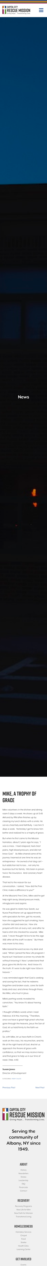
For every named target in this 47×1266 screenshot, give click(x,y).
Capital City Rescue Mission (16, 11)
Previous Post (9, 1087)
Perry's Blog (16, 1078)
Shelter (23, 1242)
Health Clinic (23, 1246)
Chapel (23, 1235)
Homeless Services (23, 1232)
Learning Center (23, 1249)
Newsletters (23, 1173)
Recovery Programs (23, 1206)
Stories (23, 1177)
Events (23, 1265)
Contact (23, 1191)
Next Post (39, 1087)
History (24, 1170)
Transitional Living (23, 1217)
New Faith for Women (23, 1213)
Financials (23, 1187)
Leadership (23, 1180)
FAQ (23, 1184)
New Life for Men (24, 1210)
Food (23, 1239)
